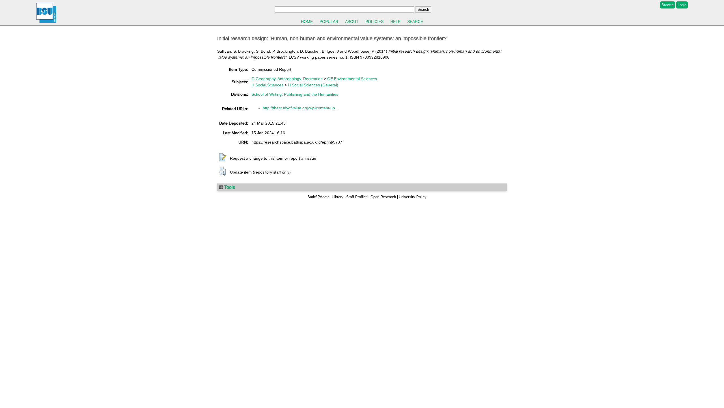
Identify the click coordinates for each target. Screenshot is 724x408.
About (352, 21)
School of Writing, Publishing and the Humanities (294, 94)
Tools (229, 187)
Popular (329, 21)
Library (337, 197)
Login (682, 5)
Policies (374, 21)
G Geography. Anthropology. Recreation (287, 78)
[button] (223, 157)
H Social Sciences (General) (313, 85)
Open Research (383, 197)
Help (395, 21)
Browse (667, 5)
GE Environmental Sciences (352, 78)
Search (415, 21)
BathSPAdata (318, 197)
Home (307, 21)
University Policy (412, 197)
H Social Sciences (267, 85)
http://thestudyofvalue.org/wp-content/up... (300, 108)
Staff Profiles (357, 197)
